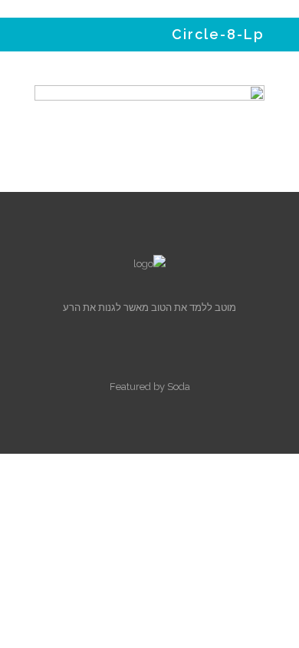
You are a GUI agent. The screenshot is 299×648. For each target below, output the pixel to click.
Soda (178, 386)
